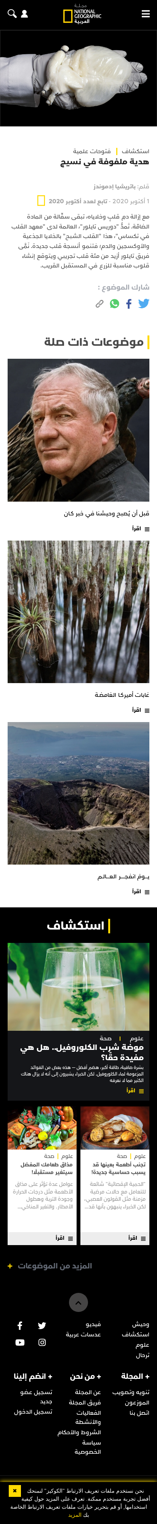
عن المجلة (88, 1392)
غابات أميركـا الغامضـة (122, 695)
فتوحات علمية (92, 151)
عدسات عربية (83, 1334)
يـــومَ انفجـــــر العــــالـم (123, 876)
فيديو (93, 1324)
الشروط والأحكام (79, 1432)
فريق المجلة (85, 1402)
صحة (106, 1039)
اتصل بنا (139, 1412)
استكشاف (135, 1334)
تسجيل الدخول (33, 1411)
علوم (137, 1039)
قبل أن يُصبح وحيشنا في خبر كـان (106, 513)
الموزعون (137, 1402)
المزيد (75, 1515)
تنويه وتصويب (130, 1392)
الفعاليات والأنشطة (88, 1417)
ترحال (142, 1355)
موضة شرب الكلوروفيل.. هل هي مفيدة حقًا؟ (82, 1052)
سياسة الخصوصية (88, 1447)
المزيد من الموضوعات (55, 1266)
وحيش (140, 1324)
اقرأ (136, 529)
